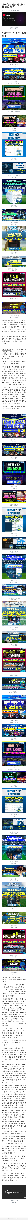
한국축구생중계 (6, 349)
